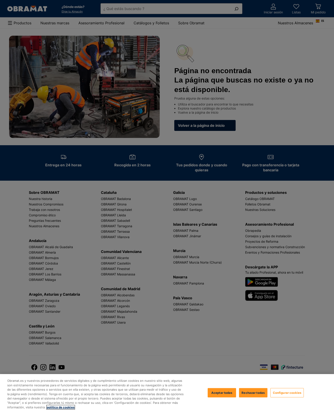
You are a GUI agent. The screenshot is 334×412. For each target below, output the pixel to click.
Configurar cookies (287, 392)
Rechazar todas (253, 392)
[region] (167, 393)
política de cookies (61, 407)
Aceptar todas (221, 392)
